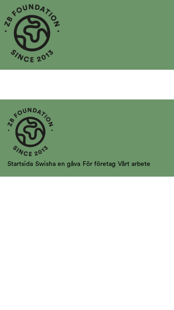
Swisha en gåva (57, 164)
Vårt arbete (134, 164)
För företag (99, 164)
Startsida (20, 164)
